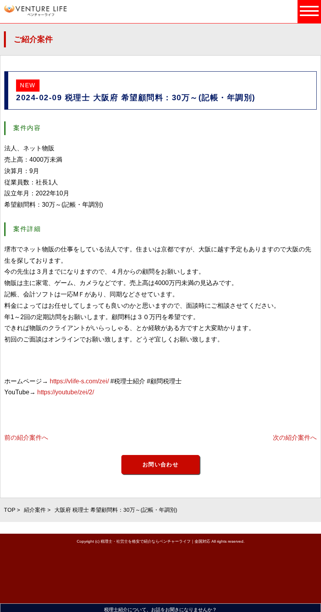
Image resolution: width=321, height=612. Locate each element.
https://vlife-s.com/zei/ (79, 381)
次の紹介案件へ (295, 437)
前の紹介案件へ (26, 437)
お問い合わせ (160, 464)
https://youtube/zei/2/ (65, 392)
